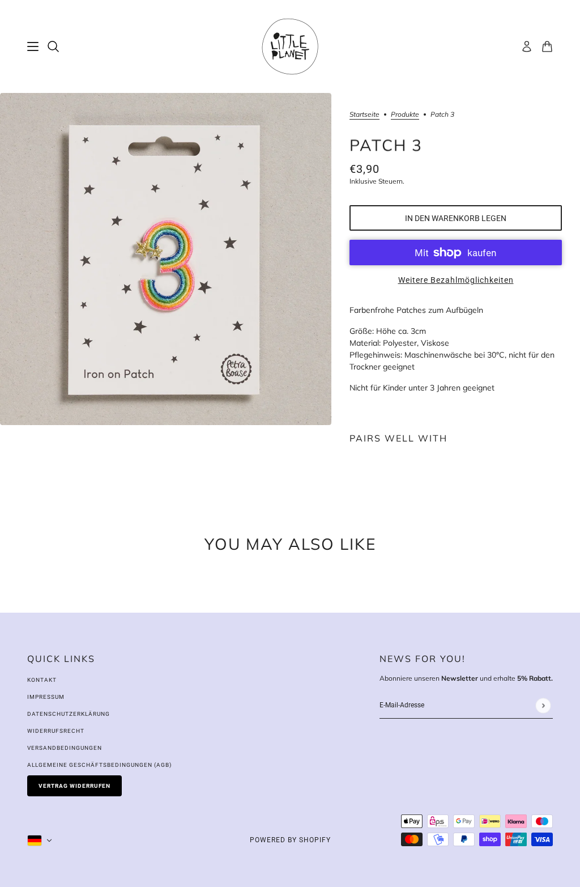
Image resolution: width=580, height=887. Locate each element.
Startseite (364, 114)
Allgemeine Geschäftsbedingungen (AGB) (99, 765)
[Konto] (526, 46)
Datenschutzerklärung (68, 714)
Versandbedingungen (64, 748)
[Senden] (543, 705)
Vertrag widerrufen (74, 786)
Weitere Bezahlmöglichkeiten (456, 280)
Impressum (46, 697)
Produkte (405, 114)
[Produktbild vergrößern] (165, 259)
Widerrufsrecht (55, 731)
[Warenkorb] (547, 46)
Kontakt (42, 680)
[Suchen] (53, 46)
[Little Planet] (290, 46)
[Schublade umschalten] (33, 46)
